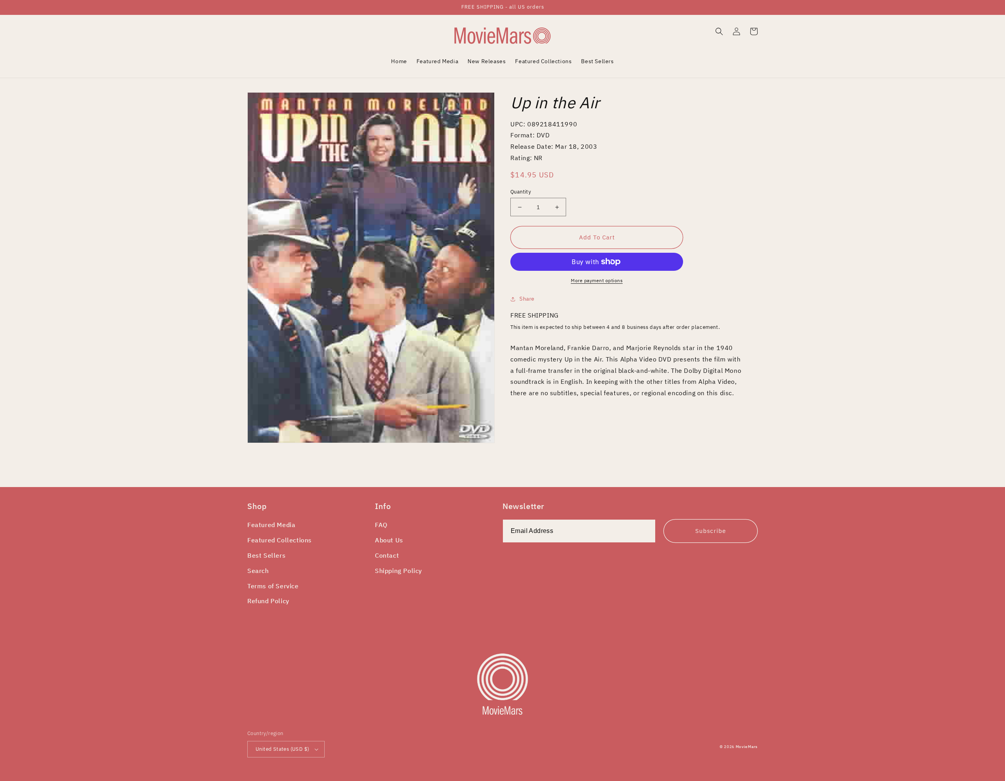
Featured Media (271, 525)
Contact (387, 555)
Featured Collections (279, 540)
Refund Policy (268, 601)
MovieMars (747, 746)
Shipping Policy (398, 571)
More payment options (597, 280)
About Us (389, 540)
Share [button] (527, 298)
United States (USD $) (282, 749)
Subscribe (710, 531)
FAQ (381, 525)
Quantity (520, 191)
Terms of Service (273, 586)
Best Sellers (266, 555)
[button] (719, 31)
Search (258, 571)
